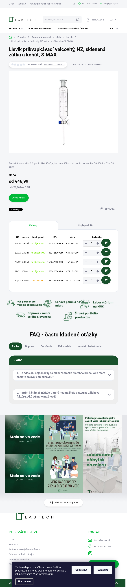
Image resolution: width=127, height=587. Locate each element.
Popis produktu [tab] (85, 225)
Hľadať (77, 19)
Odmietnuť (81, 569)
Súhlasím (102, 569)
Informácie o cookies (19, 559)
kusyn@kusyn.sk (102, 540)
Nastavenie (24, 581)
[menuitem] (16, 28)
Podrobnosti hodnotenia (54, 64)
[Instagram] (90, 552)
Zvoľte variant (18, 197)
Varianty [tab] (33, 225)
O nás (11, 3)
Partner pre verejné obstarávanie (45, 3)
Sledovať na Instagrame (66, 502)
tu (51, 574)
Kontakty (22, 3)
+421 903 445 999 (103, 546)
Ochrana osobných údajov (21, 554)
